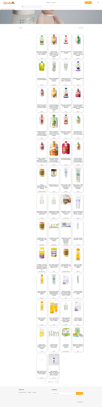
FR (97, 2)
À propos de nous (22, 392)
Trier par (20, 27)
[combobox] (51, 7)
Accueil (2, 9)
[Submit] (22, 6)
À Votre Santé (7, 9)
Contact (34, 392)
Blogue (29, 392)
